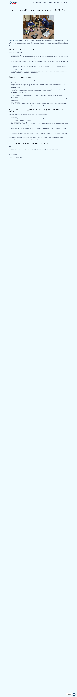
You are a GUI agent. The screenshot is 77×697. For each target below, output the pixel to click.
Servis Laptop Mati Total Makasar (21, 42)
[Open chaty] (74, 694)
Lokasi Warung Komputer (19, 151)
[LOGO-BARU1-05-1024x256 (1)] (13, 2)
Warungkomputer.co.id (13, 40)
